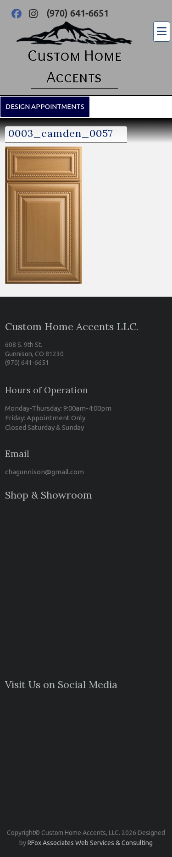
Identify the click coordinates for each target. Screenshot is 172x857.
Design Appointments (45, 106)
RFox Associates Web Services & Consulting (90, 842)
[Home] (74, 27)
